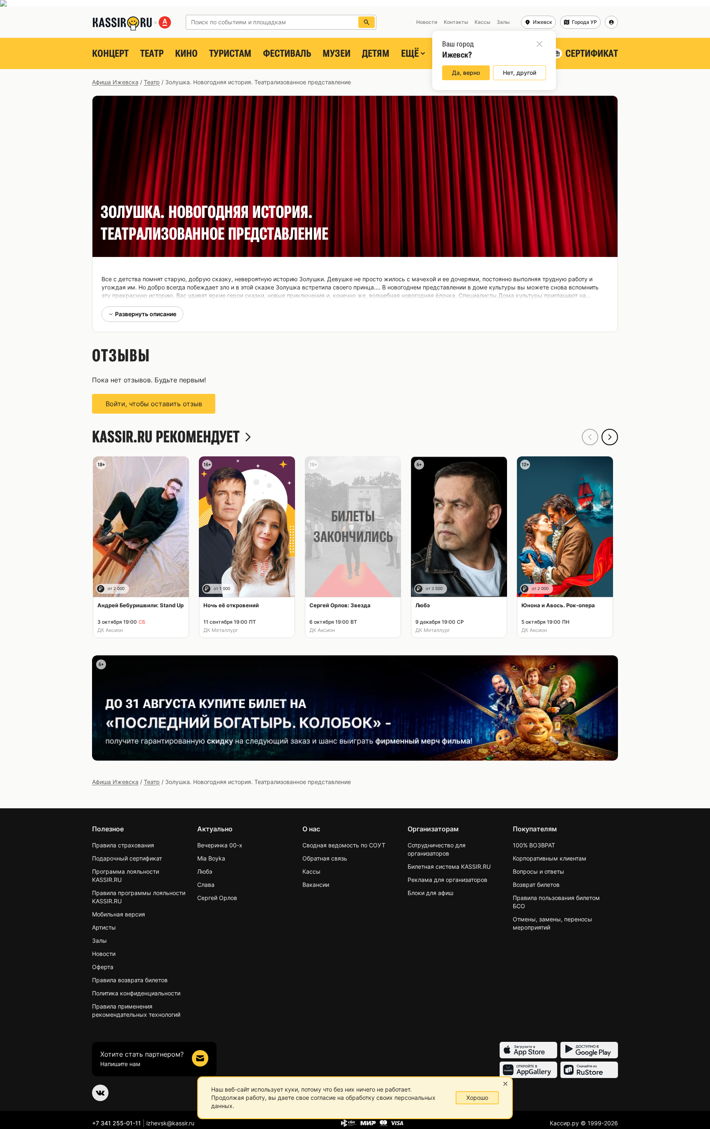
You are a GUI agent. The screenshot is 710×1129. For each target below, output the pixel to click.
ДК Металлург (220, 630)
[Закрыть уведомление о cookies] (505, 1083)
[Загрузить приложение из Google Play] (589, 1050)
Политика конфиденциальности (136, 993)
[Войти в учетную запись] (611, 22)
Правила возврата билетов (130, 979)
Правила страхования (123, 845)
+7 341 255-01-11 (116, 1123)
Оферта (102, 966)
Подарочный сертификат (127, 858)
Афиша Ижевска (115, 82)
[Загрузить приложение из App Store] (528, 1050)
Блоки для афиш (430, 892)
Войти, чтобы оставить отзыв (154, 404)
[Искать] (366, 22)
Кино (186, 53)
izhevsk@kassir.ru (170, 1123)
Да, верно (466, 72)
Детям (376, 53)
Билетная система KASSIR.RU (449, 866)
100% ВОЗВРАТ (534, 845)
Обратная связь (324, 858)
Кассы (311, 871)
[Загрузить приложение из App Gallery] (528, 1070)
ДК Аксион (110, 630)
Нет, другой (519, 72)
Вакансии (315, 884)
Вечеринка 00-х (219, 845)
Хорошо (477, 1097)
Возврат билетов (536, 884)
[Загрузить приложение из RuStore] (589, 1070)
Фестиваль (287, 53)
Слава (205, 884)
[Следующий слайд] (610, 437)
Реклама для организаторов (447, 879)
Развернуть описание (145, 313)
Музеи (336, 53)
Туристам (230, 53)
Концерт (110, 53)
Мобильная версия (118, 914)
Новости (103, 953)
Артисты (104, 927)
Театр (152, 53)
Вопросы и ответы (538, 871)
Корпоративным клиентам (549, 858)
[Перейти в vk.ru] (100, 1093)
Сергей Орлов (217, 897)
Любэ (204, 871)
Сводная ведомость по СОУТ (343, 845)
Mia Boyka (211, 858)
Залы (99, 940)
